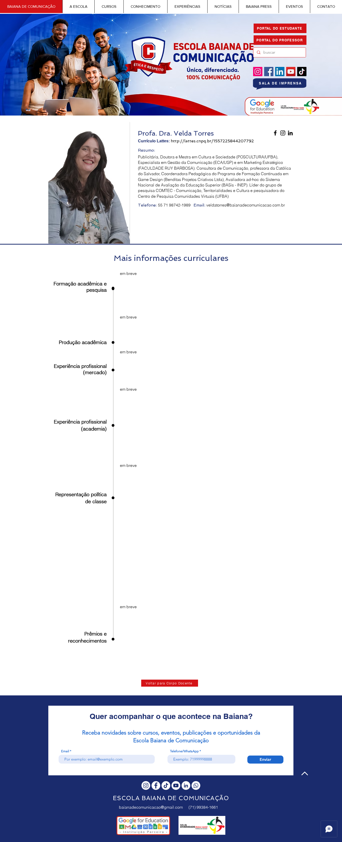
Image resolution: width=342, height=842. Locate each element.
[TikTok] (301, 71)
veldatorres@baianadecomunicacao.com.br (245, 204)
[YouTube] (290, 71)
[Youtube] (176, 785)
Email (65, 751)
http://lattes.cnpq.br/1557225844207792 (212, 141)
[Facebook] (268, 71)
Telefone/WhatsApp (184, 751)
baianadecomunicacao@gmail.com (151, 807)
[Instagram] (257, 71)
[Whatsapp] (196, 785)
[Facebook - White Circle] (155, 785)
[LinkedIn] (279, 71)
